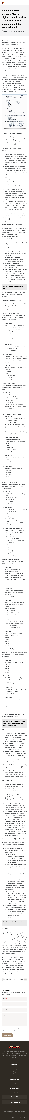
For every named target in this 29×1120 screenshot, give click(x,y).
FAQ (14, 1083)
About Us (14, 1070)
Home (14, 1068)
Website (5, 1009)
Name (5, 998)
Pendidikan (21, 31)
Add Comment (7, 1015)
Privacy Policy (23, 1118)
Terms (14, 1074)
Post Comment (7, 1035)
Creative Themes (14, 1112)
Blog (14, 1072)
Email (4, 1004)
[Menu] (26, 2)
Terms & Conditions (14, 1118)
